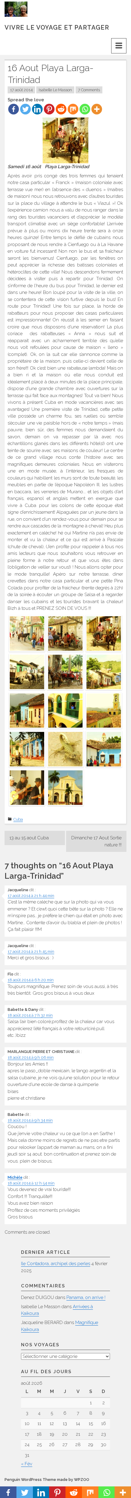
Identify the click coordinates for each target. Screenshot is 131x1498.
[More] (96, 109)
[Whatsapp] (85, 109)
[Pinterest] (49, 109)
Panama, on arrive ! (85, 1297)
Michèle (15, 1177)
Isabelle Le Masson (55, 90)
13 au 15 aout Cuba (29, 838)
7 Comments (89, 90)
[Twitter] (25, 109)
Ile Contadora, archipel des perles (55, 1263)
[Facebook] (13, 109)
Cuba (18, 819)
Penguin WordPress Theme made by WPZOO (47, 1479)
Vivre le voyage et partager (57, 27)
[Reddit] (61, 109)
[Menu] (118, 45)
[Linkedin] (37, 109)
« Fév (26, 1464)
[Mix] (73, 109)
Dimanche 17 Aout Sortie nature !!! (96, 841)
